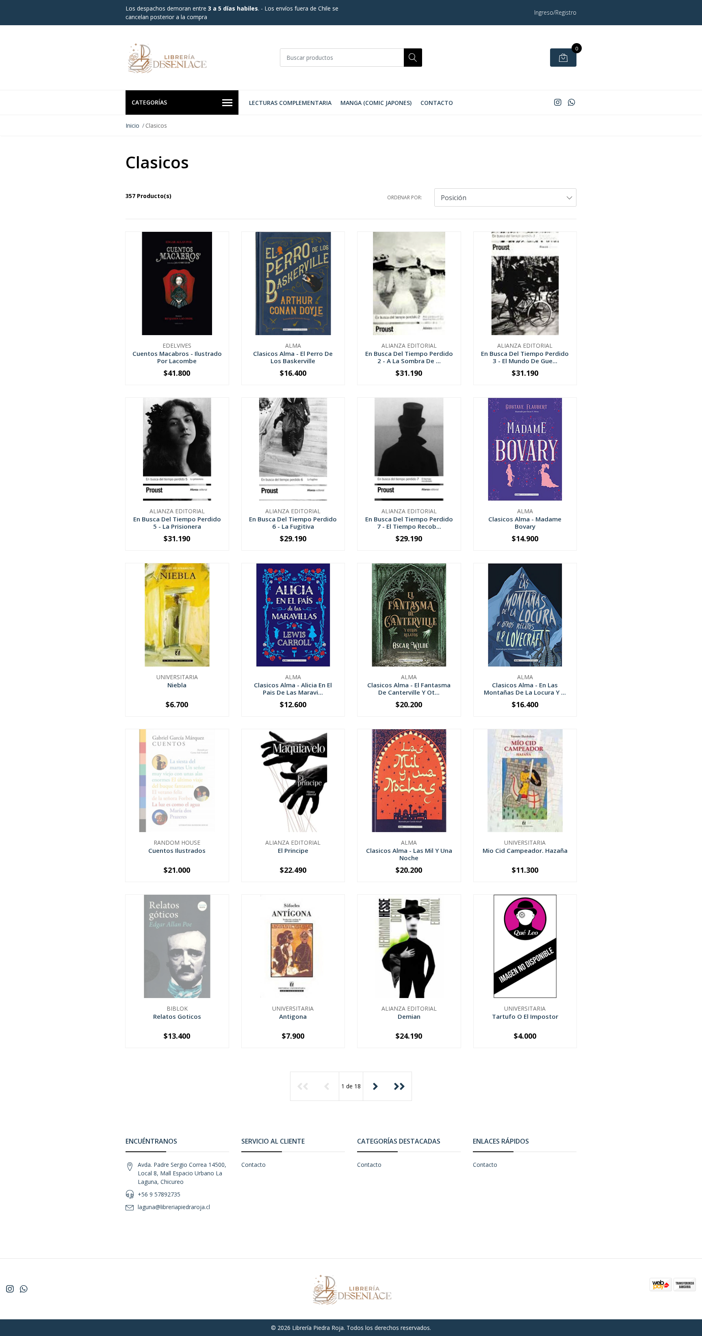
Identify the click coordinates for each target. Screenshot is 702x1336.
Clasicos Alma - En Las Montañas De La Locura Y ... (525, 688)
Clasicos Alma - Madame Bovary (524, 522)
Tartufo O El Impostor (525, 1016)
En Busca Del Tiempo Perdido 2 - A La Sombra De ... (409, 357)
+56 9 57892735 (159, 1194)
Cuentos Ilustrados (177, 850)
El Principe (293, 850)
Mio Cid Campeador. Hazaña (525, 850)
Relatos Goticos (177, 1016)
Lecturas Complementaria (290, 103)
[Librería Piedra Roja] (166, 57)
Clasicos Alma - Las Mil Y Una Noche (409, 854)
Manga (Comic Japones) (376, 103)
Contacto (436, 103)
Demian (409, 1016)
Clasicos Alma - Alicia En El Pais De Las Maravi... (293, 688)
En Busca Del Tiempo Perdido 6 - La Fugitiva (293, 522)
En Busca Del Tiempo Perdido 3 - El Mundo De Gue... (525, 357)
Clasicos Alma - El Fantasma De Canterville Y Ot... (409, 688)
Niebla (176, 685)
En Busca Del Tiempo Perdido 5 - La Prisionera (177, 522)
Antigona (293, 1016)
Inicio (132, 125)
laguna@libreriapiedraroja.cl (174, 1207)
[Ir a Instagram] (557, 102)
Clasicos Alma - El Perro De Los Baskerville (293, 357)
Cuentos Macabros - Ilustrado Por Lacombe (177, 357)
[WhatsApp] (571, 102)
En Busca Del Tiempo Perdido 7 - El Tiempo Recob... (409, 522)
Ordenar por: (404, 197)
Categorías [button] (149, 102)
